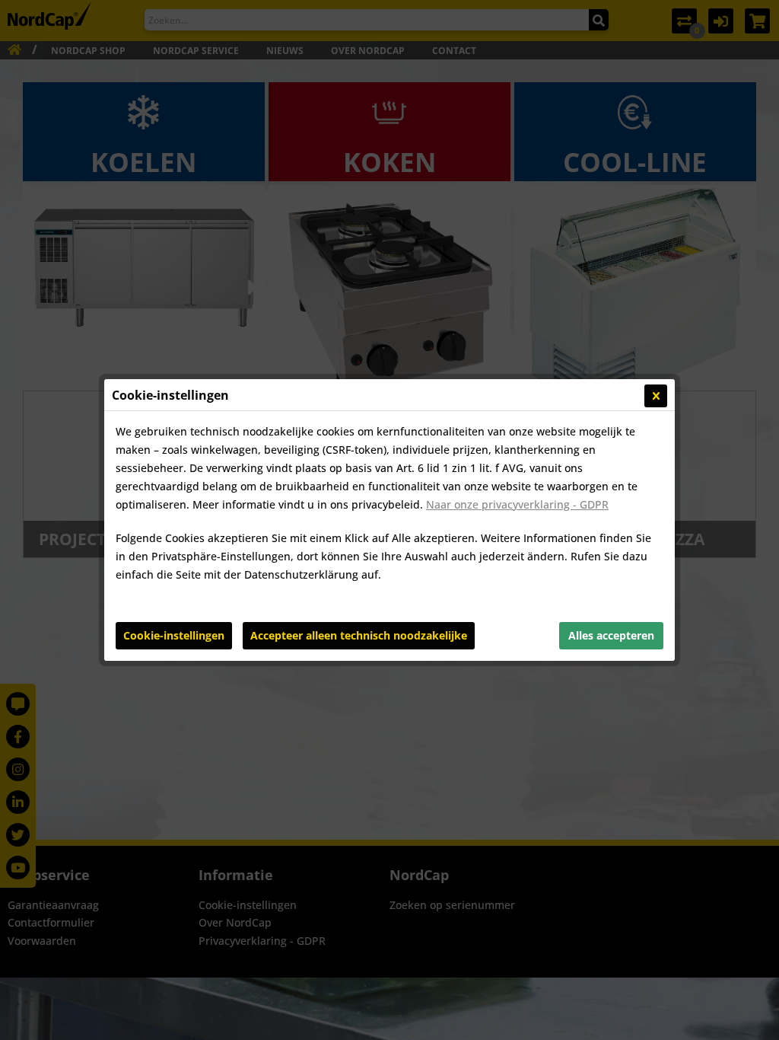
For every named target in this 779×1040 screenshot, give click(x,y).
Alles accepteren (611, 635)
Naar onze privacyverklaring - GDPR (517, 504)
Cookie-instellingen (173, 635)
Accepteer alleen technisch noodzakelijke (358, 635)
